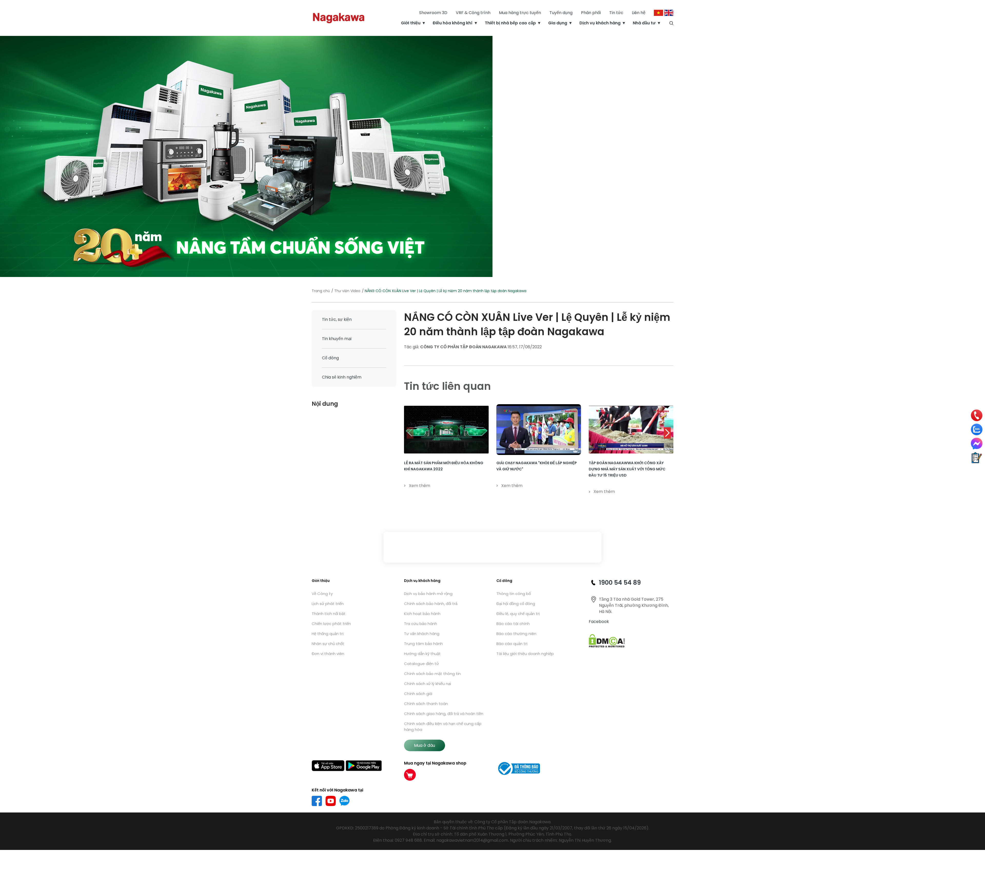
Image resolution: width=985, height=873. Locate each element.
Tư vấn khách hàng (421, 633)
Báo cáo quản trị (511, 643)
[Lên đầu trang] (976, 841)
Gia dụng (557, 23)
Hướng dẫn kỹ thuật (422, 653)
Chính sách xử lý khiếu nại (427, 683)
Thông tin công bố (513, 593)
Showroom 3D (433, 13)
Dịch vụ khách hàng (599, 23)
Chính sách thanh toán (426, 703)
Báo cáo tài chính (513, 623)
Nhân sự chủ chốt (328, 643)
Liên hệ (638, 13)
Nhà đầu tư (644, 23)
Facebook (599, 621)
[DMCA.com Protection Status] (607, 640)
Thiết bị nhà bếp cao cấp (510, 23)
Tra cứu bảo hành (420, 623)
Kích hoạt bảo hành (422, 613)
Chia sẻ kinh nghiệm (341, 377)
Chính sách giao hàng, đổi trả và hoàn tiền (443, 713)
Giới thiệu (410, 23)
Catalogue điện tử (421, 663)
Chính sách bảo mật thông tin (432, 673)
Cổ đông (330, 358)
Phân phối (591, 13)
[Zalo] (976, 429)
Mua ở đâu (424, 745)
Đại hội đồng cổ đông (515, 603)
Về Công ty (322, 593)
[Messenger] (976, 443)
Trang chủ (321, 290)
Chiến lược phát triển (331, 623)
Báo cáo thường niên (516, 633)
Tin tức (616, 13)
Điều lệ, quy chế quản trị (518, 613)
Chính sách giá (418, 693)
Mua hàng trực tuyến (520, 13)
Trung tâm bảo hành (423, 643)
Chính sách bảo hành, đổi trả (430, 603)
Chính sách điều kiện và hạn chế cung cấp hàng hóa (442, 726)
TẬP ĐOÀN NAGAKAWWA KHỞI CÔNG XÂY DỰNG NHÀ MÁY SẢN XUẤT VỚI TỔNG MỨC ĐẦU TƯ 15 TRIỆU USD (627, 469)
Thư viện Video (347, 290)
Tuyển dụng (561, 13)
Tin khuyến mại (336, 339)
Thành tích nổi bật (329, 613)
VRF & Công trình (473, 13)
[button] (667, 433)
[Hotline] (977, 415)
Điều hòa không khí (452, 23)
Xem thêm (419, 486)
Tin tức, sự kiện (337, 319)
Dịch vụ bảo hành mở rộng (428, 593)
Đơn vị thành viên (328, 653)
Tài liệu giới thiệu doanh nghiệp (525, 653)
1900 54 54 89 (620, 582)
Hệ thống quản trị (327, 633)
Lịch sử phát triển (328, 603)
